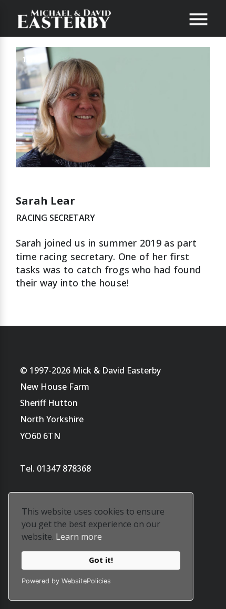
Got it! (101, 560)
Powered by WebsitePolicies (66, 581)
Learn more (79, 536)
